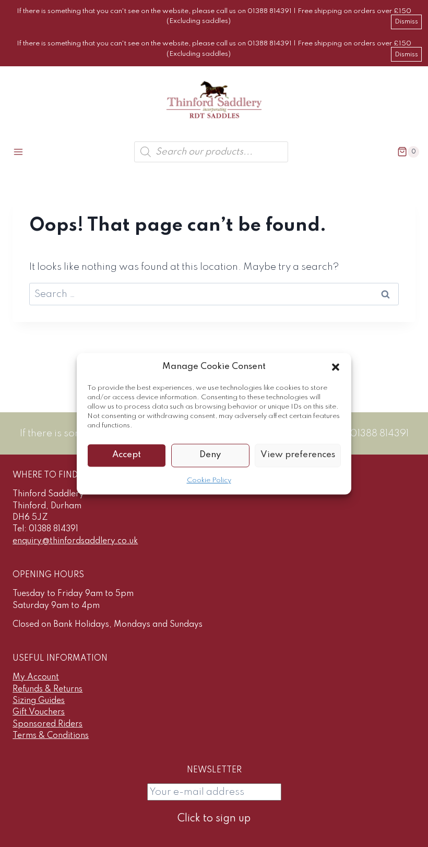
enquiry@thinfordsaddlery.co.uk (75, 541)
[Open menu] (18, 152)
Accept (126, 454)
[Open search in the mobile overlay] (211, 151)
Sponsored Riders (47, 724)
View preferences (297, 454)
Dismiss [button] (406, 21)
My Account (36, 677)
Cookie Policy (209, 480)
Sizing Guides (39, 701)
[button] (335, 367)
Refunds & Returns (47, 689)
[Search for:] (213, 294)
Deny (210, 454)
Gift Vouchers (39, 712)
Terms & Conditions (51, 736)
